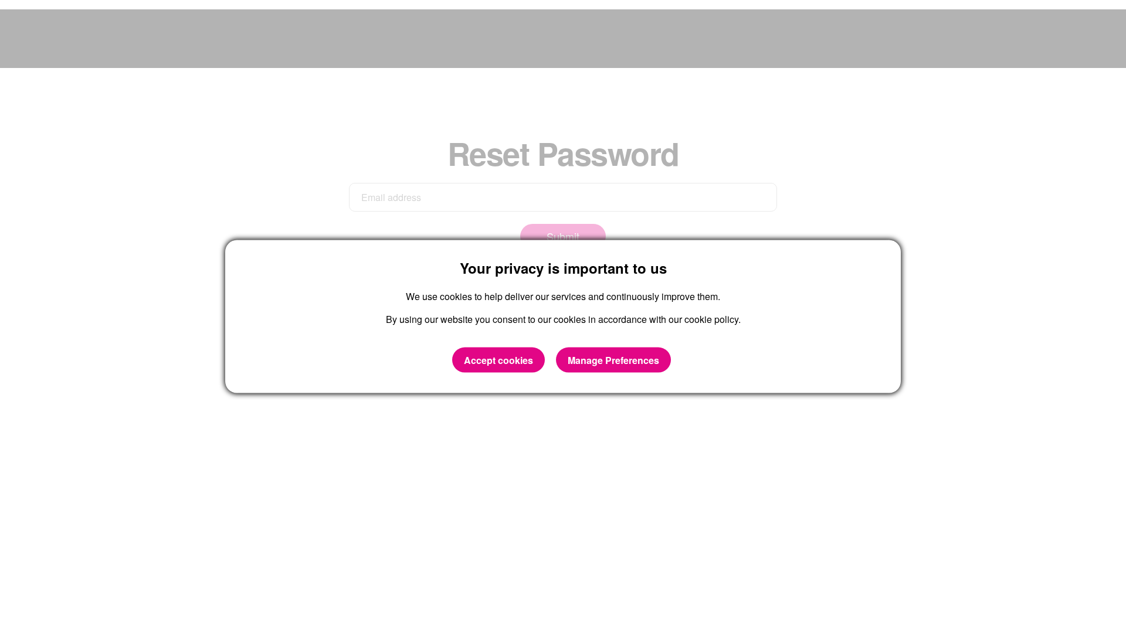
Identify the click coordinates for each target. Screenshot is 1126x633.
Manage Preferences (613, 359)
